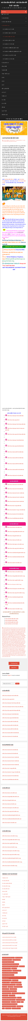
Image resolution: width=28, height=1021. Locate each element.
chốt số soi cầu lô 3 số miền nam (14, 562)
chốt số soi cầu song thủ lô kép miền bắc (11, 710)
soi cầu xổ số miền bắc (6, 1001)
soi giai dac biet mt (5, 648)
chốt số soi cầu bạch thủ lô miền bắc (15, 415)
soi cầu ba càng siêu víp (18, 986)
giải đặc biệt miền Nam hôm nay (14, 635)
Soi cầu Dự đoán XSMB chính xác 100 (18, 993)
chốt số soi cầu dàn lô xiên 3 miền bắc (10, 760)
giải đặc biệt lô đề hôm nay (10, 634)
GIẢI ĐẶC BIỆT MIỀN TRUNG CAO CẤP (18, 637)
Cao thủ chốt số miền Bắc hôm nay (8, 957)
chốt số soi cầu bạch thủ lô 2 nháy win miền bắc (12, 706)
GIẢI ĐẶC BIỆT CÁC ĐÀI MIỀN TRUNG (17, 630)
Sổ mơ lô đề (4, 66)
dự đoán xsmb (14, 968)
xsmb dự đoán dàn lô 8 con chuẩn (9, 937)
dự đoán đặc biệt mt (9, 179)
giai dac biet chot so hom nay (16, 627)
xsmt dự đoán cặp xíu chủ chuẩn (9, 32)
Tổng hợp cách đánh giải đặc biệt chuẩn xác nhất (16, 653)
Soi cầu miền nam (5, 62)
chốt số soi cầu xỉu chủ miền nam (14, 527)
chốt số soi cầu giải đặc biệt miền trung (16, 576)
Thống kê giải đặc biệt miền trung (15, 651)
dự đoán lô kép (21, 966)
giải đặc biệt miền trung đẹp (8, 642)
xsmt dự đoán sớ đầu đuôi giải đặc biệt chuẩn (12, 51)
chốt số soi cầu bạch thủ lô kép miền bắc (16, 424)
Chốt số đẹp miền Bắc (16, 959)
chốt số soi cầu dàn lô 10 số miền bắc (15, 514)
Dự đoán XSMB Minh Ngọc (7, 970)
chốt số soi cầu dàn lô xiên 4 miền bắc (15, 501)
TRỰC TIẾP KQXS (6, 73)
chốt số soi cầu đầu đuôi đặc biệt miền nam (11, 818)
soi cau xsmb (4, 986)
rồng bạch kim (18, 984)
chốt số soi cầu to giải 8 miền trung (10, 843)
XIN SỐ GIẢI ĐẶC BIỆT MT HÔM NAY (9, 655)
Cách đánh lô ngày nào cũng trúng (8, 961)
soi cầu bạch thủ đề (13, 988)
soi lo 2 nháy (13, 1001)
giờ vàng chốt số (15, 980)
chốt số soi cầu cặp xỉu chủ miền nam (10, 807)
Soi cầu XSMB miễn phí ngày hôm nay (8, 999)
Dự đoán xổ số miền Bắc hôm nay (8, 974)
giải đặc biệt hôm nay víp (21, 632)
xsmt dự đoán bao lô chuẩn (8, 29)
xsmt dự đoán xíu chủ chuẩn (8, 58)
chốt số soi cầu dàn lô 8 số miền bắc (15, 488)
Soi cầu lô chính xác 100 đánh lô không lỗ (9, 997)
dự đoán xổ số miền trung (6, 980)
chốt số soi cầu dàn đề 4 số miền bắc (10, 721)
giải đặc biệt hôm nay (12, 632)
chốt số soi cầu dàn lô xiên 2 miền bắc (15, 493)
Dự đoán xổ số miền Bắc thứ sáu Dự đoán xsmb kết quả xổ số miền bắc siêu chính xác (13, 978)
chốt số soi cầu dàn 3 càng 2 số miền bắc (11, 772)
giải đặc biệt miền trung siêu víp (12, 644)
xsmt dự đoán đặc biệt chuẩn (9, 36)
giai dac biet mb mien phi (17, 628)
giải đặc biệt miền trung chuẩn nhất (8, 641)
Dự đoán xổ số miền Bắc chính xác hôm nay (9, 972)
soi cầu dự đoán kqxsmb (6, 993)
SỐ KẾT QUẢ (4, 114)
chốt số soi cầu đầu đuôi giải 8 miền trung (11, 858)
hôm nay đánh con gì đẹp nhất (16, 982)
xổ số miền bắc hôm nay (16, 1008)
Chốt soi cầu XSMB (18, 957)
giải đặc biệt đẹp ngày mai (16, 631)
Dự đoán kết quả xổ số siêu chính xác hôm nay (10, 966)
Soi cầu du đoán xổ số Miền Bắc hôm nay (9, 991)
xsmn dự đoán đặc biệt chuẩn (11, 618)
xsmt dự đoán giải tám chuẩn (9, 40)
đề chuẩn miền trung (7, 627)
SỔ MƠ (3, 107)
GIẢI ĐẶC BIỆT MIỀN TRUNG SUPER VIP (18, 645)
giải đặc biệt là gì (5, 633)
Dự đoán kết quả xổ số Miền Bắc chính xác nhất (10, 964)
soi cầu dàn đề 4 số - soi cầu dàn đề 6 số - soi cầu (17, 140)
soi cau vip (23, 647)
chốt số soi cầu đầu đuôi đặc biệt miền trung (12, 861)
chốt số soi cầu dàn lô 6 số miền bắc (15, 484)
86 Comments (14, 141)
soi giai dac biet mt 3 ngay (13, 648)
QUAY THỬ (4, 110)
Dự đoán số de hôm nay (6, 968)
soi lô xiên (18, 1001)
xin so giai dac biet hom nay (21, 654)
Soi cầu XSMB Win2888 (20, 999)
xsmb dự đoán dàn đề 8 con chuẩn (9, 940)
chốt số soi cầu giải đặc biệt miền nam (15, 531)
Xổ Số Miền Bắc (8, 1008)
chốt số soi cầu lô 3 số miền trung (9, 865)
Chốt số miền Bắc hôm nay (7, 959)
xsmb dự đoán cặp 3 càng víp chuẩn (9, 948)
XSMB (3, 77)
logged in (10, 675)
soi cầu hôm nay (5, 995)
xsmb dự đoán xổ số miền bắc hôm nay (9, 1006)
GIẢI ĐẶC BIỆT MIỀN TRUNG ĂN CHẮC (14, 636)
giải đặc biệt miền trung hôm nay (19, 642)
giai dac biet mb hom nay (8, 628)
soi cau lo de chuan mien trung (15, 647)
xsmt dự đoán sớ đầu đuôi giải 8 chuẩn (11, 47)
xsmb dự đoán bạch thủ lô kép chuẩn (9, 942)
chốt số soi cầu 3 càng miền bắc (14, 505)
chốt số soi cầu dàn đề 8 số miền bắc (10, 728)
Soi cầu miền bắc (5, 18)
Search (17, 683)
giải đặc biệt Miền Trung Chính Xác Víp (17, 639)
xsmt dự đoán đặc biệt (19, 655)
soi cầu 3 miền (10, 986)
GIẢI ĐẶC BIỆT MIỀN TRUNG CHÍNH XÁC (9, 638)
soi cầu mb (19, 997)
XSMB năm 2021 (20, 1006)
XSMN (3, 81)
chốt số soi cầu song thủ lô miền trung (15, 592)
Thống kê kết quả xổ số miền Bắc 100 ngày (9, 1004)
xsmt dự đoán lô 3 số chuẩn (8, 44)
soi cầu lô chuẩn (12, 995)
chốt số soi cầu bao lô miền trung (14, 584)
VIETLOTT (4, 92)
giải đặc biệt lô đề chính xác (13, 633)
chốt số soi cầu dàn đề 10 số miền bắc (10, 732)
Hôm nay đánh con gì (6, 982)
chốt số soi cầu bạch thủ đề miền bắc (10, 714)
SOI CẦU (4, 99)
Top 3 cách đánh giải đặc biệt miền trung (9, 654)
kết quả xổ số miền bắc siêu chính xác (8, 984)
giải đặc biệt (8, 630)
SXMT (8, 649)
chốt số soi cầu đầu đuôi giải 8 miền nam (11, 815)
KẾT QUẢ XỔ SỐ (5, 88)
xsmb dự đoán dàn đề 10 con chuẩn (9, 945)
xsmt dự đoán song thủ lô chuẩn (9, 55)
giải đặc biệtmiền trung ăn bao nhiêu (9, 646)
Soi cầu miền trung (5, 25)
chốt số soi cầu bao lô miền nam (9, 804)
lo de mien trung (7, 647)
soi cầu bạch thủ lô (5, 988)
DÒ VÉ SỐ (4, 103)
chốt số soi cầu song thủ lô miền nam (15, 548)
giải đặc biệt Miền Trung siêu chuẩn (8, 643)
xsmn (3, 1008)
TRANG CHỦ (5, 14)
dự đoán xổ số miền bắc (17, 970)
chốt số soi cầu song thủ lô (13, 419)
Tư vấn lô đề (4, 70)
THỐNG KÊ (4, 96)
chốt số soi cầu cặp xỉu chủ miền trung (15, 588)
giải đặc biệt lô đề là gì (19, 634)
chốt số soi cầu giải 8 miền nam (14, 535)
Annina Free (12, 1016)
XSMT (3, 84)
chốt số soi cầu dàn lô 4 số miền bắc (10, 736)
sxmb (22, 1001)
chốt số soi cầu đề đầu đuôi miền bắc (15, 518)
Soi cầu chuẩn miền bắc (6, 21)
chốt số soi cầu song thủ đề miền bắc (10, 717)
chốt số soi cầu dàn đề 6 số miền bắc (10, 725)
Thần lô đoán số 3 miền (14, 649)
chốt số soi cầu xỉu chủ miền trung (15, 571)
